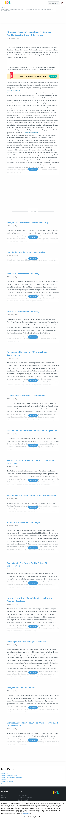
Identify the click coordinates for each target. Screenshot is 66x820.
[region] (33, 810)
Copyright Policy (23, 795)
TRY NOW (53, 76)
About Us (4, 795)
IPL (2, 7)
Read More (33, 237)
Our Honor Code (23, 800)
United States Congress (7, 781)
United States (4, 773)
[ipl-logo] (8, 4)
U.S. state (3, 779)
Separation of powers (13, 93)
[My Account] (63, 3)
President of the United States (9, 775)
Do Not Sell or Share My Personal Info (32, 817)
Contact (3, 798)
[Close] (63, 804)
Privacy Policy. (26, 813)
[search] (57, 3)
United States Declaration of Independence (12, 777)
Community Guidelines (25, 798)
